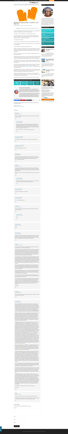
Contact (31, 431)
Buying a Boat (18, 106)
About (23, 431)
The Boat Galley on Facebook (19, 145)
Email (15, 419)
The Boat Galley (34, 2)
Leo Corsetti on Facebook (18, 136)
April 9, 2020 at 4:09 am (18, 394)
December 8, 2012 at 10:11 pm (19, 146)
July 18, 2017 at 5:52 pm (18, 292)
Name (15, 416)
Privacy (25, 431)
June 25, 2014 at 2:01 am (18, 233)
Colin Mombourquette (18, 197)
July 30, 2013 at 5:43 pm (18, 166)
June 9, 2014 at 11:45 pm (19, 215)
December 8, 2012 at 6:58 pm (18, 137)
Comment (15, 407)
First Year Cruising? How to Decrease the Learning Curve (50, 60)
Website (15, 422)
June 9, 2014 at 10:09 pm (18, 189)
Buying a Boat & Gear (19, 105)
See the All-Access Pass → (47, 99)
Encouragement (22, 106)
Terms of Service (28, 431)
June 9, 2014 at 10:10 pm (18, 198)
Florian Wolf (16, 301)
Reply (15, 118)
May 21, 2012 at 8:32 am (19, 122)
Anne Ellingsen (17, 224)
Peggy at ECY (17, 232)
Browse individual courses (50, 101)
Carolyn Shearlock (18, 121)
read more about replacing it (28, 66)
